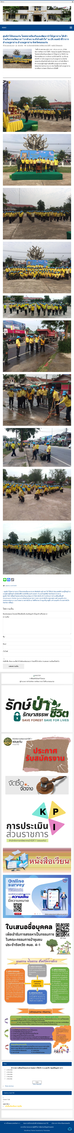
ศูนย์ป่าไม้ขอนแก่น (57, 45)
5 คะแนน (9, 1070)
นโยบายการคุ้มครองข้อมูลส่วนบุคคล (14, 1115)
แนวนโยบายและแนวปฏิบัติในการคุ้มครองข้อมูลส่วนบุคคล (37, 1127)
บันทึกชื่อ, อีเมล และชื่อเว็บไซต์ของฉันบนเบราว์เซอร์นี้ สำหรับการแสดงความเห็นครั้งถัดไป (31, 661)
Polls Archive (9, 1086)
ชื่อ (4, 637)
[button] (37, 106)
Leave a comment (11, 585)
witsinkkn (20, 45)
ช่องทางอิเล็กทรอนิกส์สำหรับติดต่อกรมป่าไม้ (35, 1123)
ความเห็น (6, 617)
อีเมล (5, 644)
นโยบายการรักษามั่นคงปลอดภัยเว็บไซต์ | (35, 1113)
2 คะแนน (9, 1076)
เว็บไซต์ (5, 651)
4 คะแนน (9, 1072)
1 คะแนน (9, 1079)
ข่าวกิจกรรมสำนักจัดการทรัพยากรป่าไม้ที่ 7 (39, 45)
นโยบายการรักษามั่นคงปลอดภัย (61, 1123)
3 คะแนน (9, 1074)
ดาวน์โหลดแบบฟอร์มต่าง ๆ (12, 1123)
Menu (2, 2)
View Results (37, 1084)
